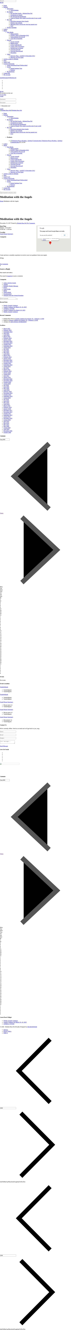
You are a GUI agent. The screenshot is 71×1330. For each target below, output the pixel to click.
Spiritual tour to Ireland (16, 48)
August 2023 (7, 347)
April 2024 (6, 335)
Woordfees (13, 52)
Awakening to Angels (16, 15)
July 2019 (6, 399)
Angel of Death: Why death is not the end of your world (25, 18)
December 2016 (7, 418)
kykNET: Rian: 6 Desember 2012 (19, 35)
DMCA (5, 1033)
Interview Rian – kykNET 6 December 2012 (22, 56)
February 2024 (7, 338)
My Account (6, 74)
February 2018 (7, 407)
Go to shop (3, 94)
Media (5, 30)
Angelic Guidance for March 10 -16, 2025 (15, 307)
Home (5, 5)
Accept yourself (14, 41)
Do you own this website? (46, 235)
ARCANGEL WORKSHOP (18, 322)
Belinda (5, 7)
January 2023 (7, 358)
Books (5, 287)
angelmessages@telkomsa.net (8, 77)
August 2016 (7, 420)
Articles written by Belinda (10, 59)
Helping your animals (16, 23)
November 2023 (7, 343)
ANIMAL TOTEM (8, 308)
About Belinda (14, 10)
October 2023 (7, 344)
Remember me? (6, 106)
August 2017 (7, 416)
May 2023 (6, 352)
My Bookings (10, 71)
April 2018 (6, 404)
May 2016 (6, 423)
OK (64, 235)
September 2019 (7, 396)
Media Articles (14, 34)
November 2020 (7, 380)
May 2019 (6, 402)
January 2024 (7, 339)
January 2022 (7, 372)
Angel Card (6, 62)
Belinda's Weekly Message (10, 286)
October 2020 (7, 382)
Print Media (10, 32)
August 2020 (7, 383)
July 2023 (6, 349)
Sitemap (5, 1030)
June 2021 (6, 376)
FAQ (11, 26)
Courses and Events (8, 63)
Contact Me (6, 73)
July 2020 (6, 385)
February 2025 (7, 330)
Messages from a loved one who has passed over (23, 24)
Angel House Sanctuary (6, 234)
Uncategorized (7, 294)
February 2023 (7, 357)
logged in (9, 276)
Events (9, 67)
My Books (10, 12)
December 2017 (7, 410)
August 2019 (7, 398)
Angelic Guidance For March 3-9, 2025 (14, 310)
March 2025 (6, 328)
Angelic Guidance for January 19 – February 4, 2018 (29, 318)
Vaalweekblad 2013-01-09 (17, 37)
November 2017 (7, 412)
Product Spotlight (11, 27)
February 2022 (7, 371)
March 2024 (6, 336)
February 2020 (7, 391)
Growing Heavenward (16, 51)
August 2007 (7, 428)
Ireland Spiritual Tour (16, 68)
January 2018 (7, 409)
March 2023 (6, 355)
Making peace (14, 43)
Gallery (5, 29)
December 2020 (7, 379)
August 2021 (7, 374)
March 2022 (6, 369)
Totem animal (7, 292)
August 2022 (7, 366)
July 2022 (6, 368)
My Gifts (9, 19)
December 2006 (7, 431)
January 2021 (7, 377)
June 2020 (6, 387)
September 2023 (7, 346)
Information (10, 8)
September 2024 (7, 332)
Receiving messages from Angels (19, 21)
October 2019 (7, 394)
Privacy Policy (7, 1031)
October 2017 (7, 413)
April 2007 (6, 429)
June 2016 (6, 421)
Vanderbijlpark (4, 687)
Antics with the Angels (9, 283)
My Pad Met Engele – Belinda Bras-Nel (21, 13)
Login (1, 96)
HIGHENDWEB (32, 1027)
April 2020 (6, 390)
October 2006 (7, 432)
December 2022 (7, 360)
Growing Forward (15, 49)
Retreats (12, 70)
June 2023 (6, 350)
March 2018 (6, 405)
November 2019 (7, 393)
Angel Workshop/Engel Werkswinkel (17, 65)
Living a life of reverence (17, 46)
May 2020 (6, 388)
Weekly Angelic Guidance (10, 305)
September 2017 (7, 415)
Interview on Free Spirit (16, 57)
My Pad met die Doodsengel (18, 16)
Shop (4, 60)
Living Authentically (16, 45)
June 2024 (6, 333)
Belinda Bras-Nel (22, 223)
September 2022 (7, 365)
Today (1, 513)
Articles (5, 284)
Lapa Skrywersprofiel (16, 38)
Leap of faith (6, 289)
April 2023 (6, 354)
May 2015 (6, 424)
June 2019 (6, 401)
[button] (50, 243)
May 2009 (6, 426)
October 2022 (7, 363)
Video (8, 54)
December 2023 (7, 341)
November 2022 (7, 361)
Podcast (9, 40)
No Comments (31, 223)
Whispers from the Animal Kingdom (13, 295)
